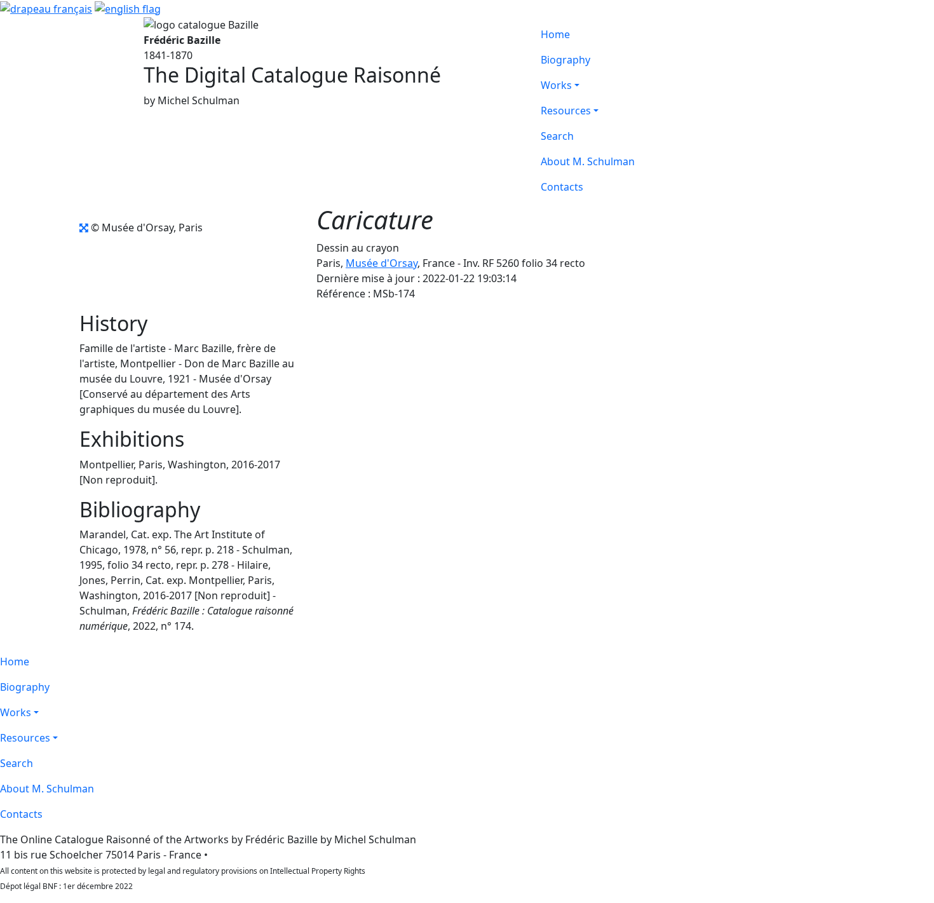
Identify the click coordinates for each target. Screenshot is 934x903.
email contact (242, 855)
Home (555, 34)
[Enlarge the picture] (83, 227)
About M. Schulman (588, 161)
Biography (565, 60)
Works (556, 85)
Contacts (562, 187)
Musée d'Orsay (381, 263)
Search (557, 136)
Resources (566, 111)
